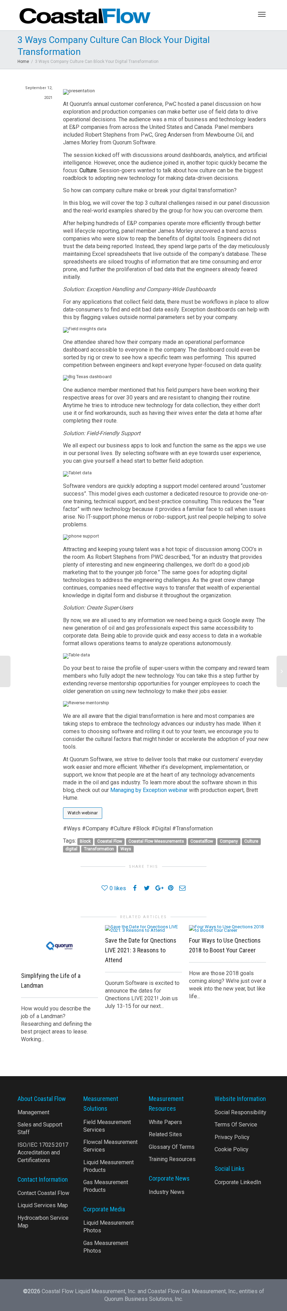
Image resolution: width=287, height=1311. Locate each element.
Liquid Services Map (43, 1205)
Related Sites (165, 1134)
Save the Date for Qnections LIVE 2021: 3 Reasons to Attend (140, 950)
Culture (251, 841)
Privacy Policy (232, 1137)
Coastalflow (201, 841)
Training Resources (172, 1159)
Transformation (99, 849)
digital (71, 849)
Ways (125, 849)
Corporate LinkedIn (238, 1182)
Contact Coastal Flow (43, 1193)
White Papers (165, 1122)
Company (229, 841)
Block (85, 841)
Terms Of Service (236, 1124)
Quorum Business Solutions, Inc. (143, 1299)
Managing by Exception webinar (149, 790)
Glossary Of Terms (172, 1147)
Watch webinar (83, 812)
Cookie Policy (231, 1149)
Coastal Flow (109, 841)
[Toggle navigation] (262, 14)
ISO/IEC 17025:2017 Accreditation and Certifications (43, 1152)
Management (33, 1112)
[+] (59, 945)
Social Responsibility (240, 1112)
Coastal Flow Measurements (156, 841)
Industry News (166, 1192)
